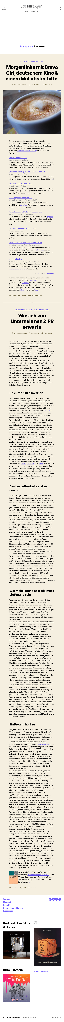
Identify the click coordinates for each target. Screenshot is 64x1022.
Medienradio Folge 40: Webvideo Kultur (25, 243)
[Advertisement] (32, 33)
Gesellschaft (39, 309)
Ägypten (23, 205)
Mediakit (7, 902)
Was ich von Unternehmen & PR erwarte (32, 321)
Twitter (23, 464)
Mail (22, 290)
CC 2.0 (39, 273)
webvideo (39, 295)
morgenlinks (25, 61)
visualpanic (50, 273)
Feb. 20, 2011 (35, 85)
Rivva (41, 464)
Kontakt (6, 905)
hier (30, 882)
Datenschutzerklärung (13, 908)
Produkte (33, 295)
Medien (27, 295)
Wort (47, 309)
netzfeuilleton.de (14, 1017)
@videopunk (39, 250)
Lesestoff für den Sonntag (27, 151)
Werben (6, 899)
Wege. (36, 290)
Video (42, 61)
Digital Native (15, 888)
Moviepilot (49, 410)
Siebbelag (34, 61)
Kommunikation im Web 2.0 (38, 875)
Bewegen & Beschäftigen (23, 309)
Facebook (25, 283)
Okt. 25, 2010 (35, 333)
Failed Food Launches (18, 158)
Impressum (8, 911)
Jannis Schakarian (21, 85)
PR (20, 888)
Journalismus (21, 295)
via (52, 179)
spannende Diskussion (18, 269)
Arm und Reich (15, 259)
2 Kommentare (48, 333)
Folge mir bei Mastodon (41, 971)
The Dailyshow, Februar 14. (20, 198)
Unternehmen (32, 888)
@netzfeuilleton (43, 744)
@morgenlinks (34, 280)
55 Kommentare (47, 85)
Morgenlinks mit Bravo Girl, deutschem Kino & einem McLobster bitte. (31, 73)
